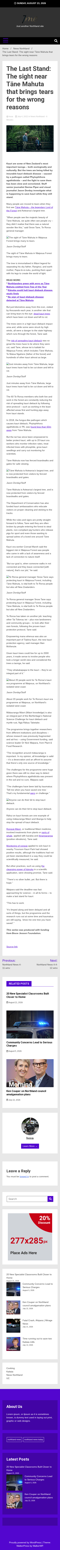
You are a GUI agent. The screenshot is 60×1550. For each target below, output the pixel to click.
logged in (24, 1176)
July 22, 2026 (14, 1100)
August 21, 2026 (15, 1002)
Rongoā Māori (13, 829)
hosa (11, 116)
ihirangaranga (46, 835)
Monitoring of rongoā (17, 846)
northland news (14, 1439)
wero (32, 793)
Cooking (10, 1368)
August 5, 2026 (15, 1051)
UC (8, 1378)
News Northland (38, 116)
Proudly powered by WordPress (25, 1542)
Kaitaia (9, 1371)
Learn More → (30, 1146)
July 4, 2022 (22, 116)
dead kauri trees (42, 313)
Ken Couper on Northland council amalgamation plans (26, 1093)
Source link (12, 946)
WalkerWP (38, 1546)
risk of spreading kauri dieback (26, 340)
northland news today (33, 1439)
